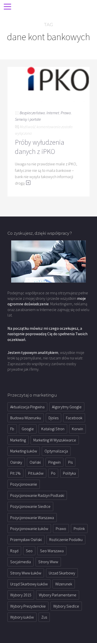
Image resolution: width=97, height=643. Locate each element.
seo (29, 550)
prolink (79, 528)
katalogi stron (52, 428)
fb (12, 428)
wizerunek (63, 583)
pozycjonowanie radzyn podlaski (37, 495)
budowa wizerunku (25, 417)
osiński (35, 462)
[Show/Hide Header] (7, 7)
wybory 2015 (20, 594)
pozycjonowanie (23, 484)
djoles (53, 417)
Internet (53, 112)
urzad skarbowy (62, 572)
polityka (69, 473)
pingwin (54, 462)
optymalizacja (56, 450)
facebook (74, 417)
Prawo (66, 112)
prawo (61, 528)
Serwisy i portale (28, 119)
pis (70, 462)
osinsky (16, 462)
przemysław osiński (26, 539)
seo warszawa (52, 550)
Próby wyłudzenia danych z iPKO (39, 147)
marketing (18, 439)
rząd (14, 550)
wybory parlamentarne (57, 594)
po (53, 473)
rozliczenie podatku (66, 539)
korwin (77, 428)
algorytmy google (67, 406)
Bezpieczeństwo (32, 112)
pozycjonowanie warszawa (32, 517)
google (28, 428)
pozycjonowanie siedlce (30, 506)
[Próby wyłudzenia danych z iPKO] (48, 84)
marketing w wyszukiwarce (54, 439)
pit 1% (15, 473)
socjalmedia (20, 561)
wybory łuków (22, 617)
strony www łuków (25, 572)
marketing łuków (23, 450)
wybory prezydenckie (28, 606)
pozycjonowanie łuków (29, 528)
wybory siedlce (66, 606)
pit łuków (36, 473)
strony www (48, 561)
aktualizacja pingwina (27, 406)
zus (44, 617)
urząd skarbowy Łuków (29, 583)
